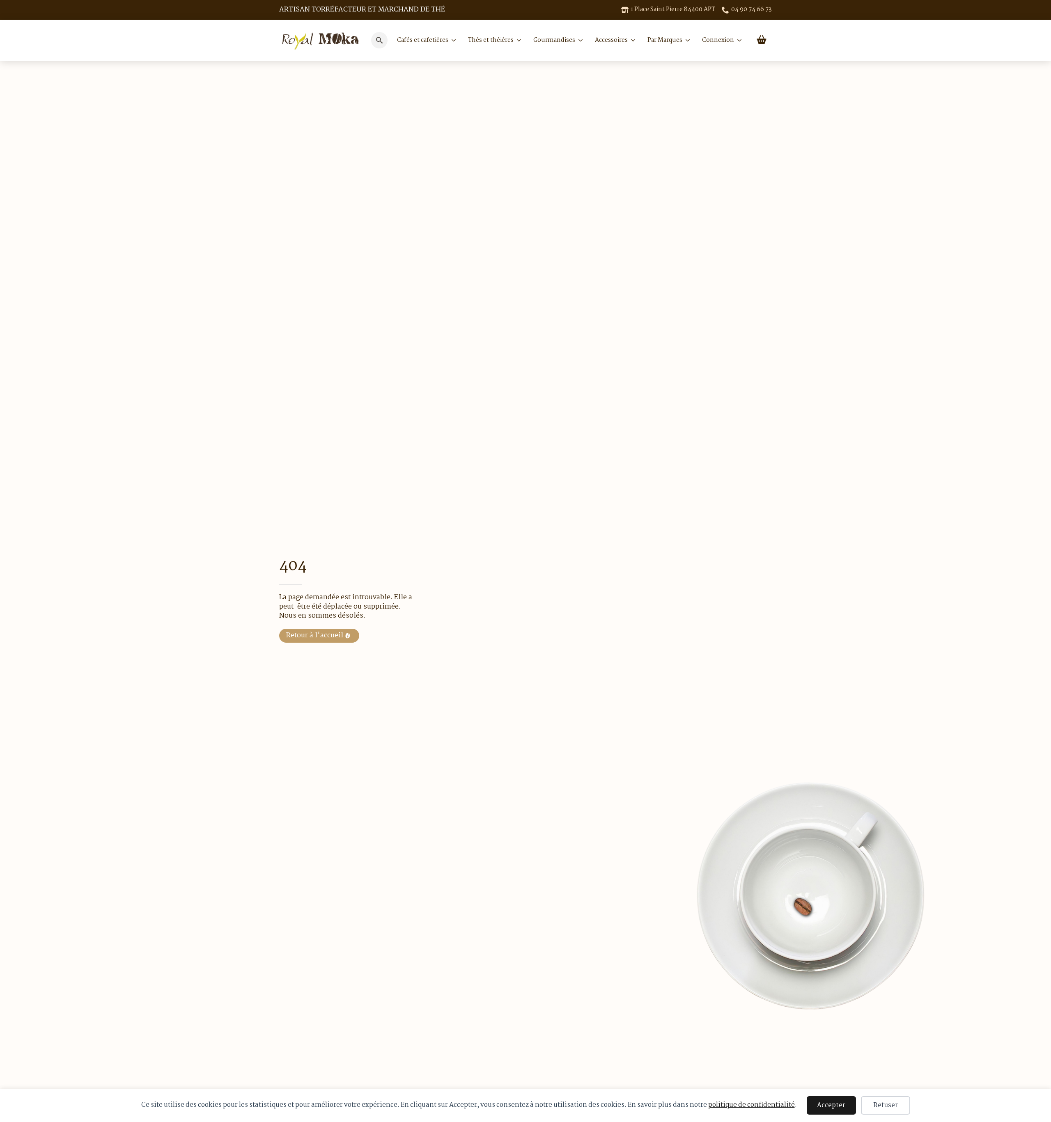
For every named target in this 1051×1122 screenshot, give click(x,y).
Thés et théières (491, 40)
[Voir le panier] (761, 40)
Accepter (831, 1105)
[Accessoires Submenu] (631, 40)
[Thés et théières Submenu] (517, 40)
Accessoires (611, 40)
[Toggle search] (379, 40)
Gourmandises (554, 40)
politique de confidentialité (751, 1105)
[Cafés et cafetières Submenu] (452, 40)
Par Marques (664, 40)
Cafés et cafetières (422, 40)
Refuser (885, 1105)
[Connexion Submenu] (737, 40)
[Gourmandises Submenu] (579, 40)
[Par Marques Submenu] (686, 40)
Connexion (718, 40)
